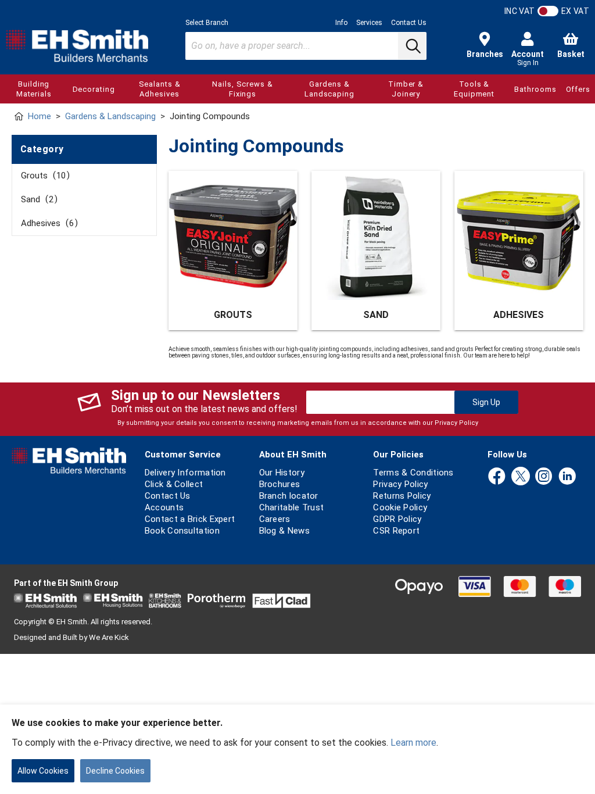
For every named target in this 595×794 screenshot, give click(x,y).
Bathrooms (535, 89)
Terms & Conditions (413, 472)
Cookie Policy (400, 507)
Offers (578, 89)
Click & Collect (174, 484)
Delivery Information (185, 472)
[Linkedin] (567, 477)
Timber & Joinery (406, 89)
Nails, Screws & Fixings (242, 89)
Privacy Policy (456, 423)
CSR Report (396, 530)
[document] (297, 749)
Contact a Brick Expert (190, 519)
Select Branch (206, 23)
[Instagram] (544, 477)
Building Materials (34, 89)
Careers (275, 519)
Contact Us (408, 23)
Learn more (413, 742)
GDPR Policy (397, 519)
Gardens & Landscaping (329, 89)
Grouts (43, 175)
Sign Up (486, 402)
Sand (37, 199)
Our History (281, 472)
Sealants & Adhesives (160, 89)
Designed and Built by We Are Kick (71, 637)
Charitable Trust (291, 507)
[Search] (412, 46)
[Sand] (375, 235)
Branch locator (288, 496)
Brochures (279, 484)
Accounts (164, 507)
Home (39, 116)
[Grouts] (233, 235)
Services (369, 23)
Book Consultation (182, 530)
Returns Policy (402, 496)
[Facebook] (497, 477)
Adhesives (47, 223)
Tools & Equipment (474, 89)
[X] (520, 477)
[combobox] (305, 46)
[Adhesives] (518, 235)
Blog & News (284, 530)
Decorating (94, 89)
